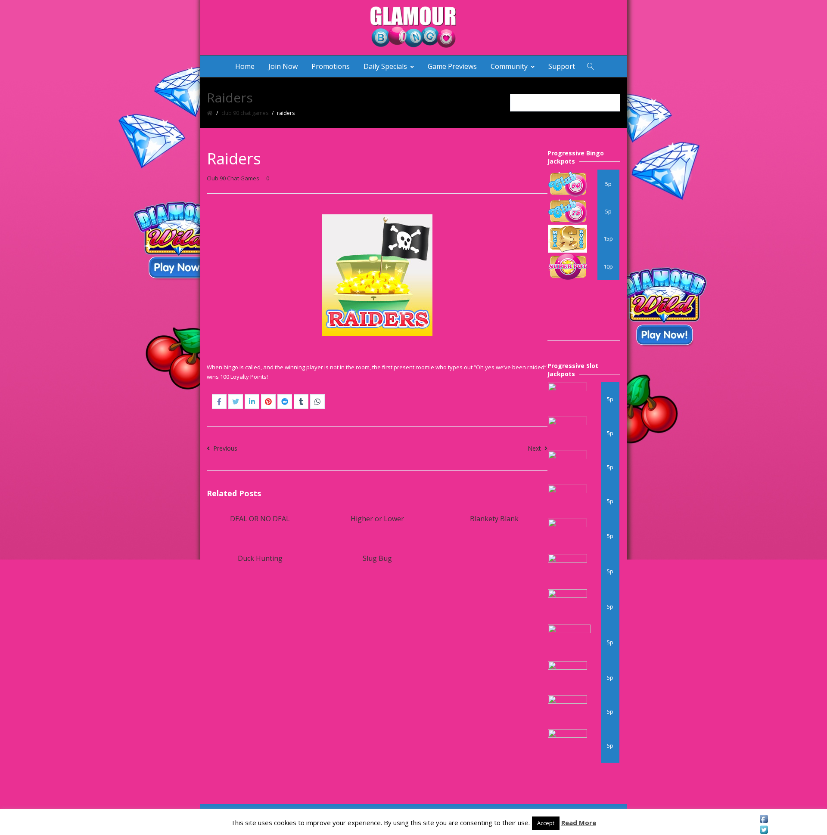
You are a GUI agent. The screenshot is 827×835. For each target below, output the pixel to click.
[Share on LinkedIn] (252, 401)
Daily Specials (385, 66)
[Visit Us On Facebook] (763, 818)
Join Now (283, 66)
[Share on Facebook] (219, 401)
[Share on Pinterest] (268, 401)
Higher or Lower (377, 518)
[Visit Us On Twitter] (763, 829)
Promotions (330, 66)
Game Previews (452, 66)
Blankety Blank (494, 518)
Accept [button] (545, 823)
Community (509, 66)
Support (561, 66)
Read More (578, 822)
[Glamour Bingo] (413, 27)
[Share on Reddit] (285, 401)
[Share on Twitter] (236, 401)
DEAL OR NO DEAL (260, 518)
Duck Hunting (260, 558)
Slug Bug (377, 558)
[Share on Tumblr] (301, 401)
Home (245, 66)
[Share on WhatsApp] (317, 401)
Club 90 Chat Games (244, 113)
